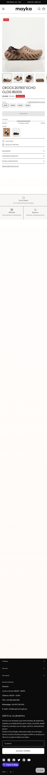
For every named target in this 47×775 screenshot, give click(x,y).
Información (5, 675)
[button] (38, 8)
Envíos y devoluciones (10, 161)
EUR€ (3, 772)
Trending (5, 661)
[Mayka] (23, 9)
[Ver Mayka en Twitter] (19, 760)
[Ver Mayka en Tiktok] (8, 760)
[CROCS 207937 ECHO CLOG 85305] (7, 78)
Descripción (6, 151)
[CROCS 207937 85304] (16, 132)
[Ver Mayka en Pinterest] (24, 760)
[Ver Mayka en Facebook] (14, 760)
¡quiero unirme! (23, 751)
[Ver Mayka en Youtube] (29, 760)
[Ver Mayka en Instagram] (3, 760)
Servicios (5, 668)
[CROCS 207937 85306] (6, 132)
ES (11, 772)
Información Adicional (10, 156)
